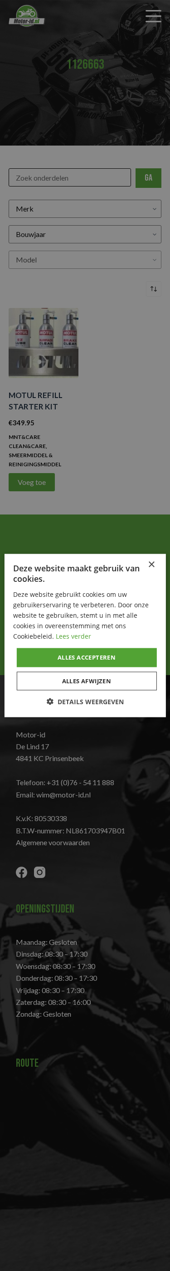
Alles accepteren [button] (87, 657)
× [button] (151, 564)
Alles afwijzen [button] (87, 680)
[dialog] (85, 635)
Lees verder (73, 636)
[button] (85, 701)
